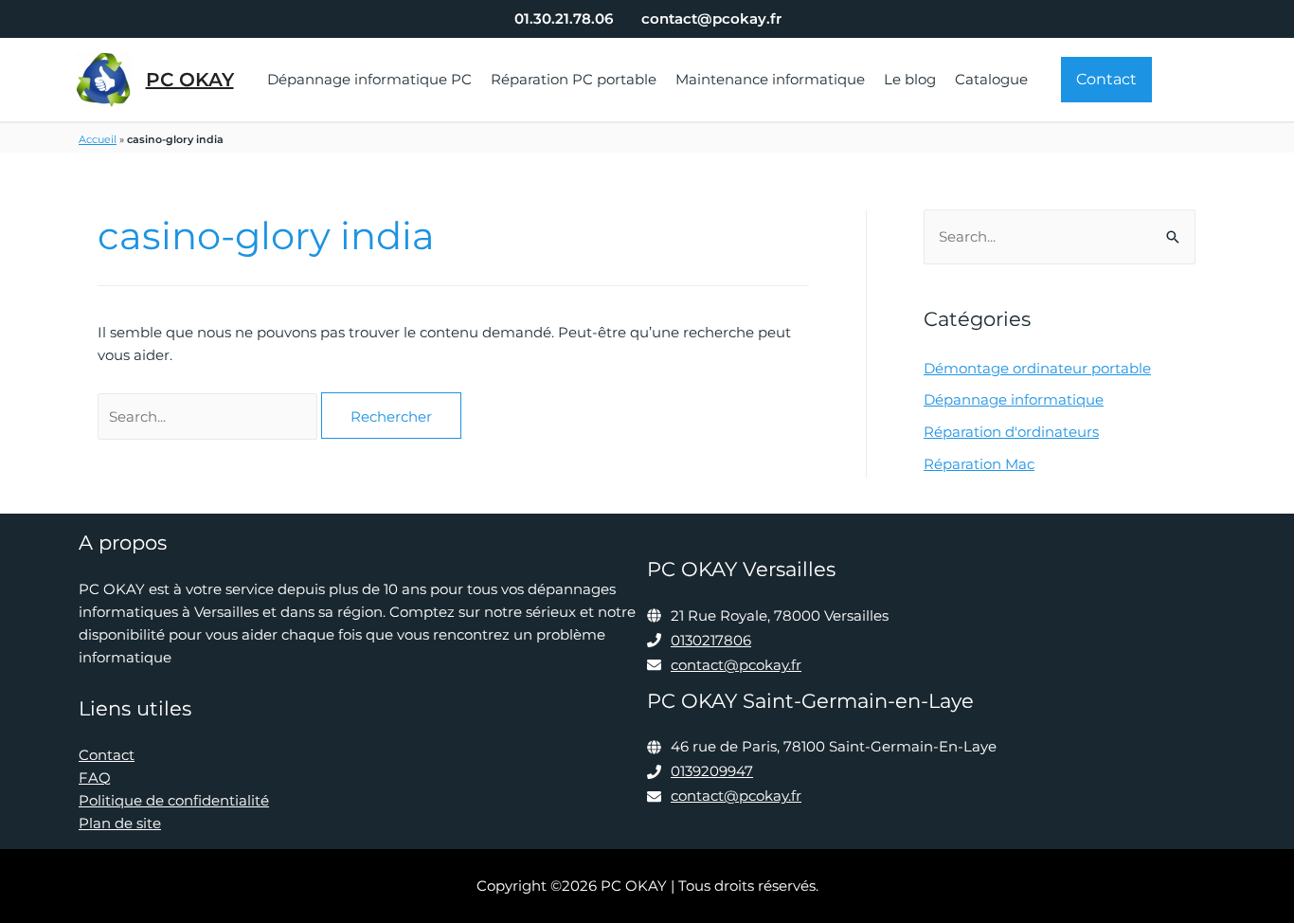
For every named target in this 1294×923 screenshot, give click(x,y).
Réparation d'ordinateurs (1011, 432)
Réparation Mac (979, 464)
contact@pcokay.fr (736, 665)
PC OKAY (190, 79)
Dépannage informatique (1014, 399)
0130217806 (711, 640)
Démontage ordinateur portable (1037, 368)
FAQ (95, 778)
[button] (1106, 79)
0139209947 (712, 771)
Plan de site (120, 823)
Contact (107, 755)
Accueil (98, 139)
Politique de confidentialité (174, 800)
